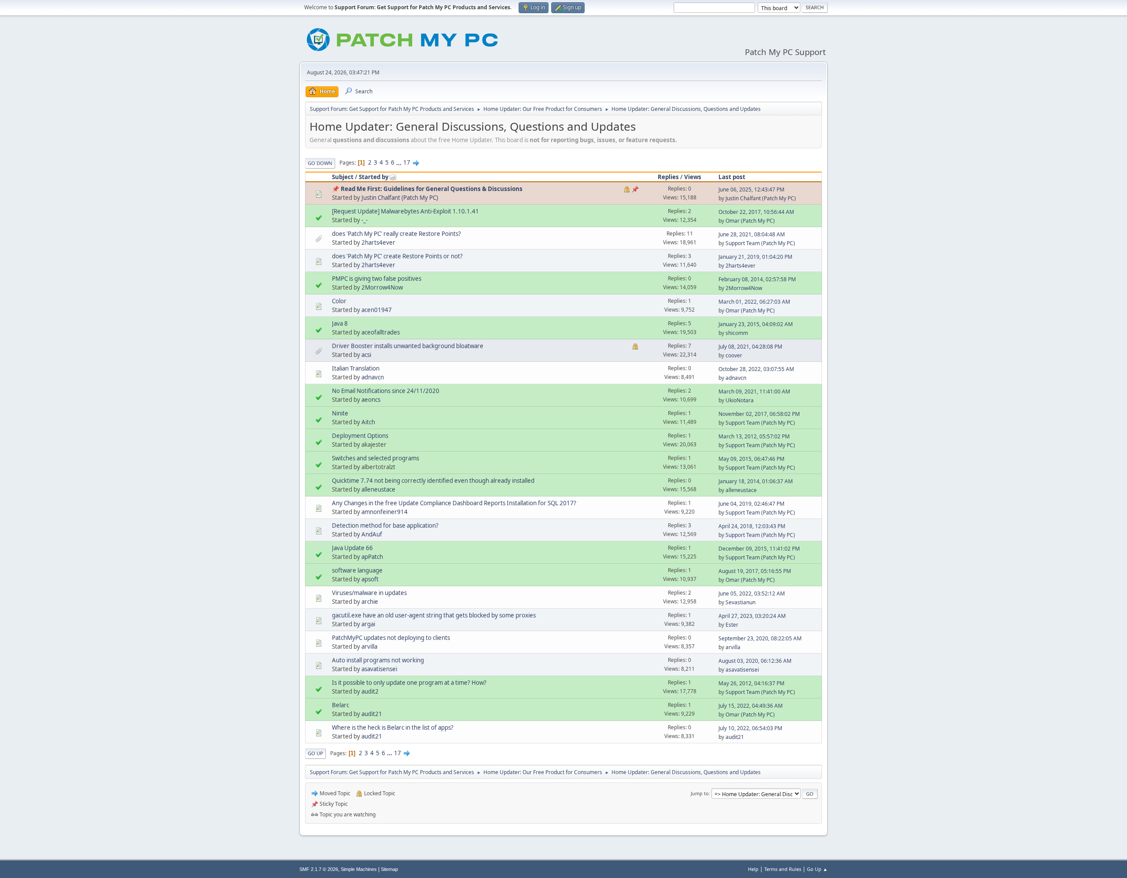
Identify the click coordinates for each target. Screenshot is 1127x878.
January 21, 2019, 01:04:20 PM (755, 257)
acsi (366, 355)
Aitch (368, 422)
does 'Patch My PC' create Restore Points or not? (397, 256)
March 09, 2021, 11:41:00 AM (754, 391)
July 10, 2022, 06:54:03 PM (750, 728)
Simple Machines (359, 869)
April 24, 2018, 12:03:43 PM (751, 526)
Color (339, 301)
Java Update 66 (352, 548)
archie (369, 602)
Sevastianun (740, 602)
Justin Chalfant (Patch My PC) (399, 198)
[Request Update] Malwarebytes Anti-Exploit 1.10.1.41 (405, 211)
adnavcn (372, 377)
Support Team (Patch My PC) (760, 243)
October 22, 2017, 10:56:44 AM (756, 212)
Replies (668, 177)
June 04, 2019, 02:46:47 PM (751, 503)
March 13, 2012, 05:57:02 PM (754, 436)
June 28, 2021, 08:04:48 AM (751, 234)
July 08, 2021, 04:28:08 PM (750, 346)
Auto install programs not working (378, 660)
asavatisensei (379, 669)
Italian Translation (355, 368)
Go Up (315, 753)
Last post (731, 177)
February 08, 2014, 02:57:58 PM (757, 279)
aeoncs (370, 400)
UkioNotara (740, 400)
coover (734, 355)
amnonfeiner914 (384, 512)
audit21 (371, 714)
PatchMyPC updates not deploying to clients (391, 638)
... (399, 162)
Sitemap (389, 869)
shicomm (737, 333)
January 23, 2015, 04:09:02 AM (755, 324)
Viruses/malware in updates (369, 593)
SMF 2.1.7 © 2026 (318, 869)
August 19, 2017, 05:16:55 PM (754, 571)
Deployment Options (360, 436)
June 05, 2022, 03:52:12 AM (751, 593)
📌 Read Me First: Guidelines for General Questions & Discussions (427, 189)
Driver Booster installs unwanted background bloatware (407, 346)
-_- (364, 220)
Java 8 (340, 323)
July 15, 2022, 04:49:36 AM (750, 705)
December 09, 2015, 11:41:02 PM (759, 548)
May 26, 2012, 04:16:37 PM (751, 683)
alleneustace (378, 489)
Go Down (320, 163)
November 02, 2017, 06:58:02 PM (759, 414)
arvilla (369, 646)
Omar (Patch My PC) (750, 220)
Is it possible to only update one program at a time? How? (409, 683)
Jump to (700, 793)
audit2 (370, 691)
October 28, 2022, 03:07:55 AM (756, 369)
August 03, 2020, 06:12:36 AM (755, 661)
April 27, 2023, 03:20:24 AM (752, 616)
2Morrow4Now (382, 287)
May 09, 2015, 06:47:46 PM (751, 459)
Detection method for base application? (385, 525)
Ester (732, 624)
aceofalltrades (380, 332)
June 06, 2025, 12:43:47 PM (751, 189)
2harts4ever (378, 242)
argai (368, 624)
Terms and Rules (782, 869)
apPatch (372, 557)
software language (357, 570)
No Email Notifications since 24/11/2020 (385, 391)
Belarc (340, 705)
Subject (343, 177)
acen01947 (376, 310)
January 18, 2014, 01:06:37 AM (755, 481)
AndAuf (371, 534)
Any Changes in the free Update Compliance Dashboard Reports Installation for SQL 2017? (454, 503)
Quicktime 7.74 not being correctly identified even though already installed (433, 481)
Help (753, 869)
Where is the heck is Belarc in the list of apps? (392, 727)
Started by (374, 177)
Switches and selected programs (375, 458)
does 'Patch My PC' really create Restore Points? (396, 234)
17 (406, 162)
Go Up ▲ (817, 869)
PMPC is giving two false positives (376, 279)
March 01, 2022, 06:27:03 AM (754, 301)
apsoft (370, 579)
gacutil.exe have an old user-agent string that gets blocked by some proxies (434, 615)
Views (692, 177)
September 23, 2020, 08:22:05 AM (760, 638)
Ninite (340, 413)
